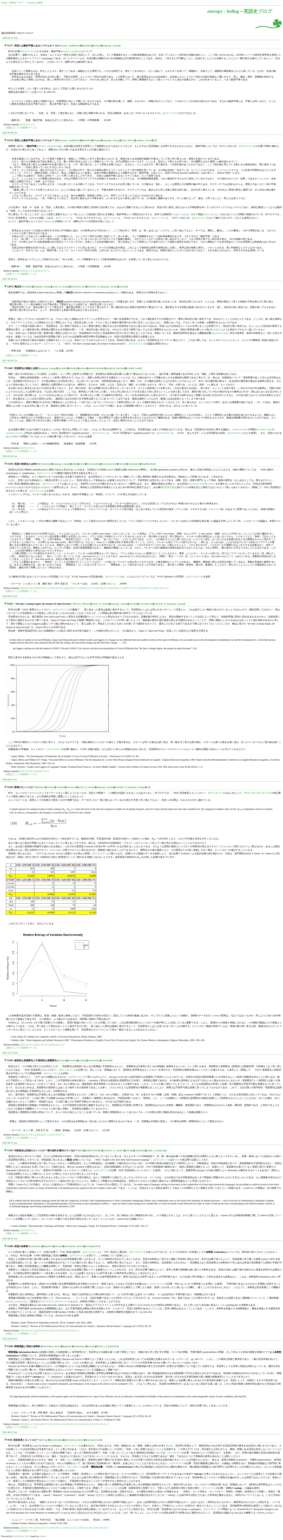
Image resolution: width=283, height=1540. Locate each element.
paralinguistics (92, 1246)
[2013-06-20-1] (42, 1330)
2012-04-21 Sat (9, 1238)
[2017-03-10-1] (27, 771)
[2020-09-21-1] (72, 588)
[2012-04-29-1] (57, 1330)
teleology (73, 368)
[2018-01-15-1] (27, 124)
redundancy (134, 464)
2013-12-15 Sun (10, 1052)
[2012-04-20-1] (78, 1255)
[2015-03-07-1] (57, 1134)
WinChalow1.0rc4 (21, 1536)
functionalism (93, 464)
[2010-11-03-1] (209, 1488)
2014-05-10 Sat (9, 456)
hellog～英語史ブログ (12, 2)
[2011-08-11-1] (74, 1467)
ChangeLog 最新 (34, 2)
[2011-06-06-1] (175, 1452)
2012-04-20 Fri (9, 1338)
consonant (71, 787)
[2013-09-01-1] (27, 1230)
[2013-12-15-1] (72, 1527)
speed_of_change (60, 286)
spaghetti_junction (115, 368)
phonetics (72, 1060)
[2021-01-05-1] (27, 1044)
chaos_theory (127, 140)
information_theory (73, 1246)
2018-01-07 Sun (10, 38)
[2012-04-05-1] (194, 576)
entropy (97, 45)
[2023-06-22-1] (42, 588)
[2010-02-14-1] (51, 483)
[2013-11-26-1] (52, 1073)
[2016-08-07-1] (42, 1424)
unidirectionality (96, 368)
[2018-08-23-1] (101, 588)
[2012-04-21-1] (101, 1424)
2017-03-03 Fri (9, 360)
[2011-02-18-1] (158, 1283)
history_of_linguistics (107, 1346)
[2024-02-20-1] (27, 588)
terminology (45, 464)
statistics (41, 787)
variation (60, 787)
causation (62, 368)
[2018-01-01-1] (247, 146)
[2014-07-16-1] (42, 771)
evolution (27, 286)
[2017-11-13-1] (64, 218)
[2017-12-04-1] (160, 218)
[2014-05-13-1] (161, 588)
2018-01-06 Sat (9, 132)
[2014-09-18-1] (72, 1424)
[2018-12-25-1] (87, 588)
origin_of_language (156, 1150)
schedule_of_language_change (102, 286)
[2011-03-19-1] (112, 1488)
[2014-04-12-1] (137, 343)
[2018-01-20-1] (27, 448)
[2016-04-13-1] (146, 588)
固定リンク (13, 127)
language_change (111, 45)
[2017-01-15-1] (131, 588)
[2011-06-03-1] (137, 1252)
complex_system (144, 140)
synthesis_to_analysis (113, 1150)
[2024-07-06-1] (27, 1134)
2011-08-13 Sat (9, 1432)
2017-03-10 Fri (9, 279)
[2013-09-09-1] (54, 749)
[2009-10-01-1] (77, 1077)
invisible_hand (133, 368)
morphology (94, 1060)
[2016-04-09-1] (235, 433)
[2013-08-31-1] (101, 1527)
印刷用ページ (28, 127)
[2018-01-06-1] (28, 51)
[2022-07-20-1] (57, 588)
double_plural (257, 1298)
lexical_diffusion (82, 604)
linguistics (87, 45)
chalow (43, 1536)
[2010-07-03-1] (38, 491)
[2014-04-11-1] (52, 343)
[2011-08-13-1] (216, 793)
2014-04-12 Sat (9, 596)
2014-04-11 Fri (9, 779)
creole (82, 464)
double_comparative (16, 1301)
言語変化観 (169, 487)
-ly (148, 787)
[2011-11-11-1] (45, 473)
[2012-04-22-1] (72, 1330)
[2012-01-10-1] (62, 1301)
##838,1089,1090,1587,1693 (257, 793)
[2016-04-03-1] (165, 433)
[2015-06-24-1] (27, 1330)
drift (81, 1150)
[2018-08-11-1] (27, 1424)
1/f (154, 140)
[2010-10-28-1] (46, 1301)
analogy (82, 1060)
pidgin (74, 464)
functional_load (78, 286)
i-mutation (106, 1060)
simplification (147, 464)
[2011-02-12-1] (161, 1159)
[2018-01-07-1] (42, 271)
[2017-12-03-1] (171, 113)
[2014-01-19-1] (113, 576)
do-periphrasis (145, 604)
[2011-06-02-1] (91, 1252)
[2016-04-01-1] (100, 433)
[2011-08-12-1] (72, 1445)
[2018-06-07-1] (116, 588)
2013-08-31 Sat (9, 1143)
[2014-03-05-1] (100, 853)
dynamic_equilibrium (69, 45)
